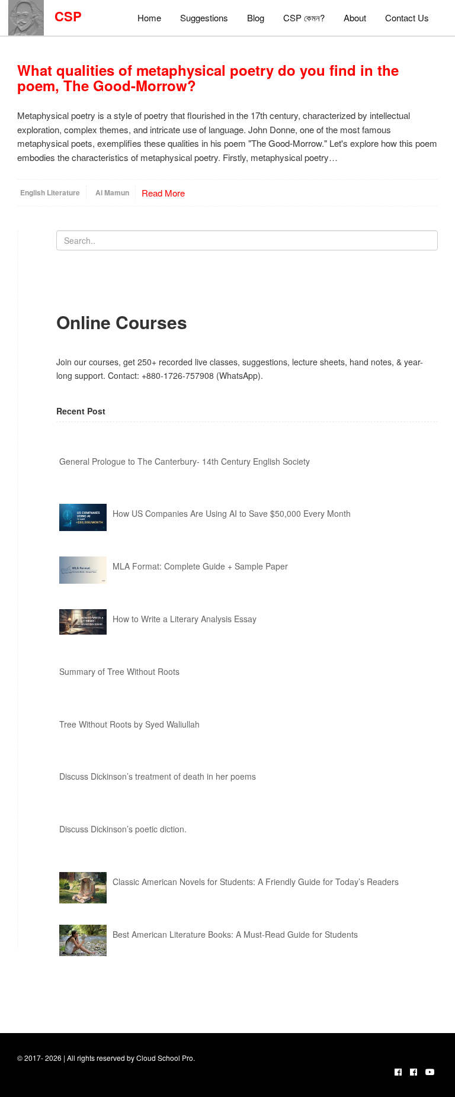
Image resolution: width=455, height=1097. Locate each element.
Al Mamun (112, 192)
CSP (63, 16)
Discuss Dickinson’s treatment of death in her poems (157, 776)
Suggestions (204, 17)
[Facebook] (398, 1071)
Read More (163, 192)
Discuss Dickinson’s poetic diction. (123, 829)
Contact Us (407, 17)
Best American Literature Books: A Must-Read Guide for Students (235, 934)
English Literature (50, 192)
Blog (255, 17)
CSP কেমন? (304, 17)
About (355, 17)
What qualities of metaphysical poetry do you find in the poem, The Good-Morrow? (208, 77)
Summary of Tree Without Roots (119, 671)
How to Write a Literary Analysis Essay (185, 619)
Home (149, 17)
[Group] (413, 1071)
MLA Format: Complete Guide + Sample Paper (200, 566)
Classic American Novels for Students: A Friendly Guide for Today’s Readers (256, 881)
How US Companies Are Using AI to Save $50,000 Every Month (232, 513)
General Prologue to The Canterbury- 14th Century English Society (184, 461)
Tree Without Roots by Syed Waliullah (129, 724)
